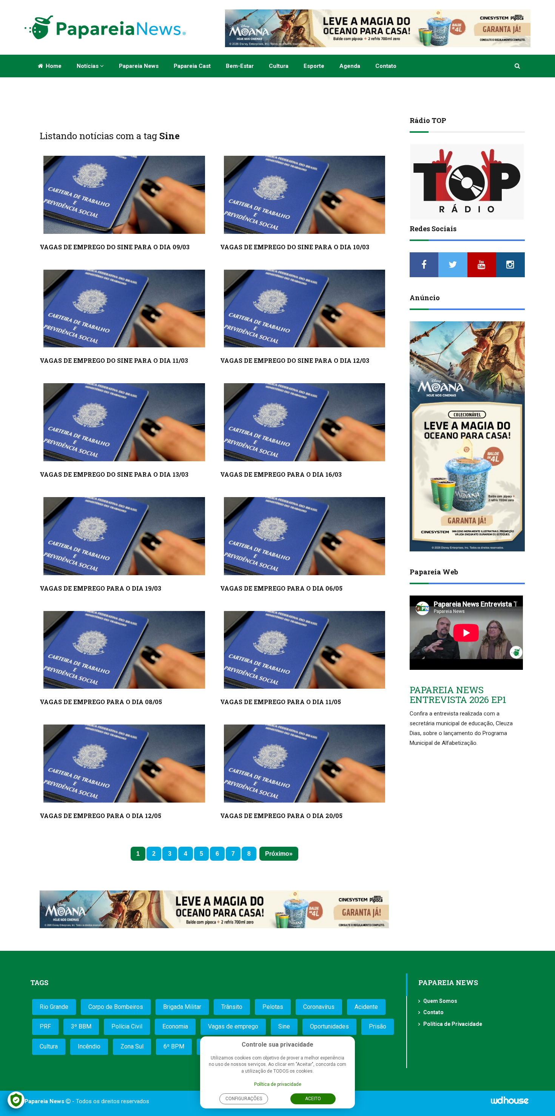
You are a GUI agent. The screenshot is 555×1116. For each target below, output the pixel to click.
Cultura (278, 66)
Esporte (314, 66)
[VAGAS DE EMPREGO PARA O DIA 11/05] (304, 650)
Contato (385, 66)
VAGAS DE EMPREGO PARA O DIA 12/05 (100, 816)
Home (53, 66)
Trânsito (231, 1006)
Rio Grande (54, 1006)
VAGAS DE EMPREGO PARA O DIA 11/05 (280, 702)
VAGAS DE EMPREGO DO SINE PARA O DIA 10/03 (294, 247)
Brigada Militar (182, 1006)
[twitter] (452, 264)
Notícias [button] (88, 66)
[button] (518, 66)
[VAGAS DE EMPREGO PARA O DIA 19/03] (124, 536)
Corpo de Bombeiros (115, 1006)
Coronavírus (319, 1006)
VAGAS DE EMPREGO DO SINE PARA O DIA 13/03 (114, 474)
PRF (45, 1026)
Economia (175, 1026)
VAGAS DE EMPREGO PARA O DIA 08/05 (101, 702)
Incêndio (89, 1046)
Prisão (377, 1026)
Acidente (366, 1006)
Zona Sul (131, 1046)
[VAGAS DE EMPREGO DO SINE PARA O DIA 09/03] (124, 195)
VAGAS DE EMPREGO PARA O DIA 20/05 (281, 816)
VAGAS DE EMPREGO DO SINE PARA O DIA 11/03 (114, 360)
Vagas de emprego (233, 1026)
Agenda (349, 66)
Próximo (277, 853)
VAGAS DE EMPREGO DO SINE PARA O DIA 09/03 (115, 247)
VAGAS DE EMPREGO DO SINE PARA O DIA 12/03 (294, 360)
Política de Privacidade (452, 1024)
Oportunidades (329, 1026)
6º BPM (173, 1046)
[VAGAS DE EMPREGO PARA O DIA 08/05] (124, 650)
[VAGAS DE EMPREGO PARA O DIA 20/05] (304, 763)
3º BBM (81, 1026)
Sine (284, 1026)
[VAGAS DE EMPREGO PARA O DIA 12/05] (124, 763)
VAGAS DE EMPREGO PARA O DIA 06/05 (281, 588)
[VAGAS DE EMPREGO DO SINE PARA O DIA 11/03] (124, 309)
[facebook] (424, 264)
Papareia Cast (192, 66)
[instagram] (510, 264)
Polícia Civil (126, 1026)
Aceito (313, 1098)
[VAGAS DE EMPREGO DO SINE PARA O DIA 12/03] (304, 309)
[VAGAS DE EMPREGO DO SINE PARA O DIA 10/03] (304, 195)
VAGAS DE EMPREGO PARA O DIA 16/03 (281, 474)
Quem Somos (440, 1001)
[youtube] (481, 264)
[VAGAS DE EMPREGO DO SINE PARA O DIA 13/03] (124, 422)
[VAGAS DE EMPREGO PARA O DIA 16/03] (304, 422)
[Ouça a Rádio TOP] (467, 182)
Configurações (243, 1098)
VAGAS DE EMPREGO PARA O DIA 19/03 (100, 588)
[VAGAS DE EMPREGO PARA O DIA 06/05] (304, 536)
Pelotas (272, 1006)
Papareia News (139, 66)
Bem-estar (240, 66)
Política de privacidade (277, 1084)
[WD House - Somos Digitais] (510, 1102)
